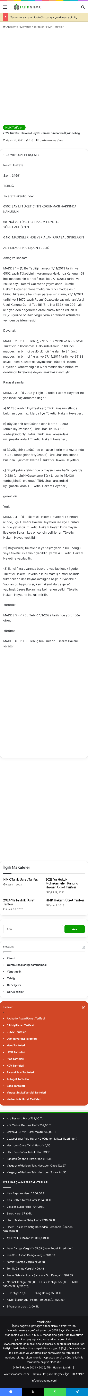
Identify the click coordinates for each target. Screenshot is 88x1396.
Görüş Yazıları (15, 991)
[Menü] (5, 8)
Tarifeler (39, 26)
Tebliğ (11, 978)
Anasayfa (12, 26)
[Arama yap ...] (83, 8)
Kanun (11, 958)
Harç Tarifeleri (16, 1045)
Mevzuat (25, 26)
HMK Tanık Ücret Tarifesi (20, 879)
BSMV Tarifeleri (16, 1032)
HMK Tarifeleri (55, 26)
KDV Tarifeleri (15, 1065)
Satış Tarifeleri (16, 1085)
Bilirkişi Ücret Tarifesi (20, 1025)
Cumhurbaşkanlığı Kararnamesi (26, 964)
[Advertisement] (44, 77)
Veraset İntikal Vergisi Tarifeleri (26, 1092)
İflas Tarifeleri (15, 1058)
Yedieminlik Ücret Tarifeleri (24, 1099)
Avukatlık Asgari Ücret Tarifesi (26, 1018)
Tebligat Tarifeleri (18, 1079)
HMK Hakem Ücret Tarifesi (65, 900)
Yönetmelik (14, 971)
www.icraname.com (16, 1374)
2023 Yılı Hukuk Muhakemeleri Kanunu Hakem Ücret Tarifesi (62, 883)
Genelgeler (14, 985)
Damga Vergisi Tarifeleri (22, 1038)
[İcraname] (26, 6)
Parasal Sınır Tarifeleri (20, 1072)
